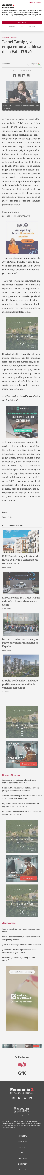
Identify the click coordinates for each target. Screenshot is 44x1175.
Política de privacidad (35, 3)
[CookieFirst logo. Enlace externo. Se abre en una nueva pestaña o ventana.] (8, 5)
